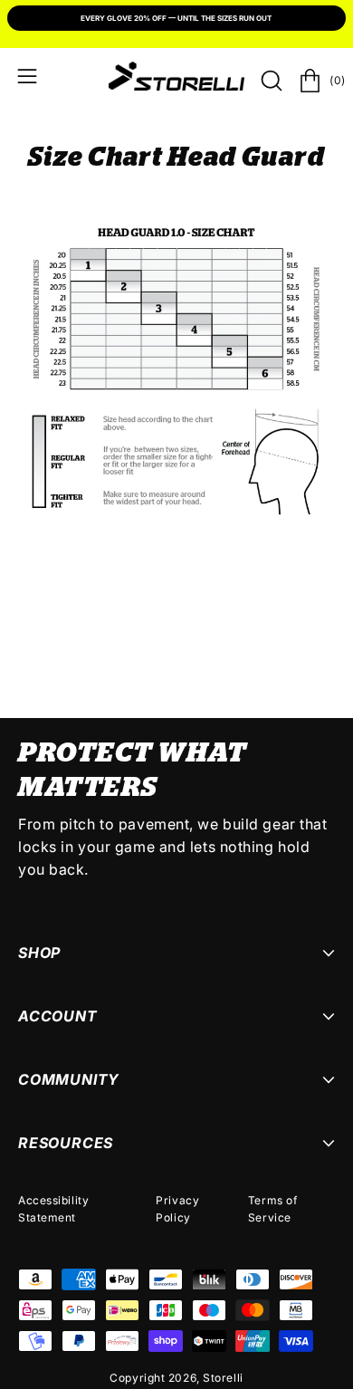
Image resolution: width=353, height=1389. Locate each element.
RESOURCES (65, 1143)
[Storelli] (176, 76)
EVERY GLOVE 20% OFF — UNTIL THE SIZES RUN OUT (176, 18)
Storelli (223, 1377)
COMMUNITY (68, 1079)
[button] (269, 80)
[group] (176, 20)
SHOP (39, 953)
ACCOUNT (58, 1016)
